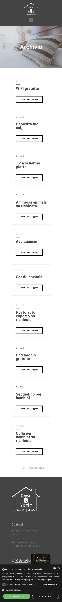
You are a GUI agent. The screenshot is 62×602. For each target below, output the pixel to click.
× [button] (59, 568)
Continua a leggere (29, 99)
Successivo (36, 467)
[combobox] (54, 568)
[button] (31, 590)
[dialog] (31, 583)
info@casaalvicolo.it (25, 542)
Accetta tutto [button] (16, 596)
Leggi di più (46, 580)
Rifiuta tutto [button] (45, 596)
